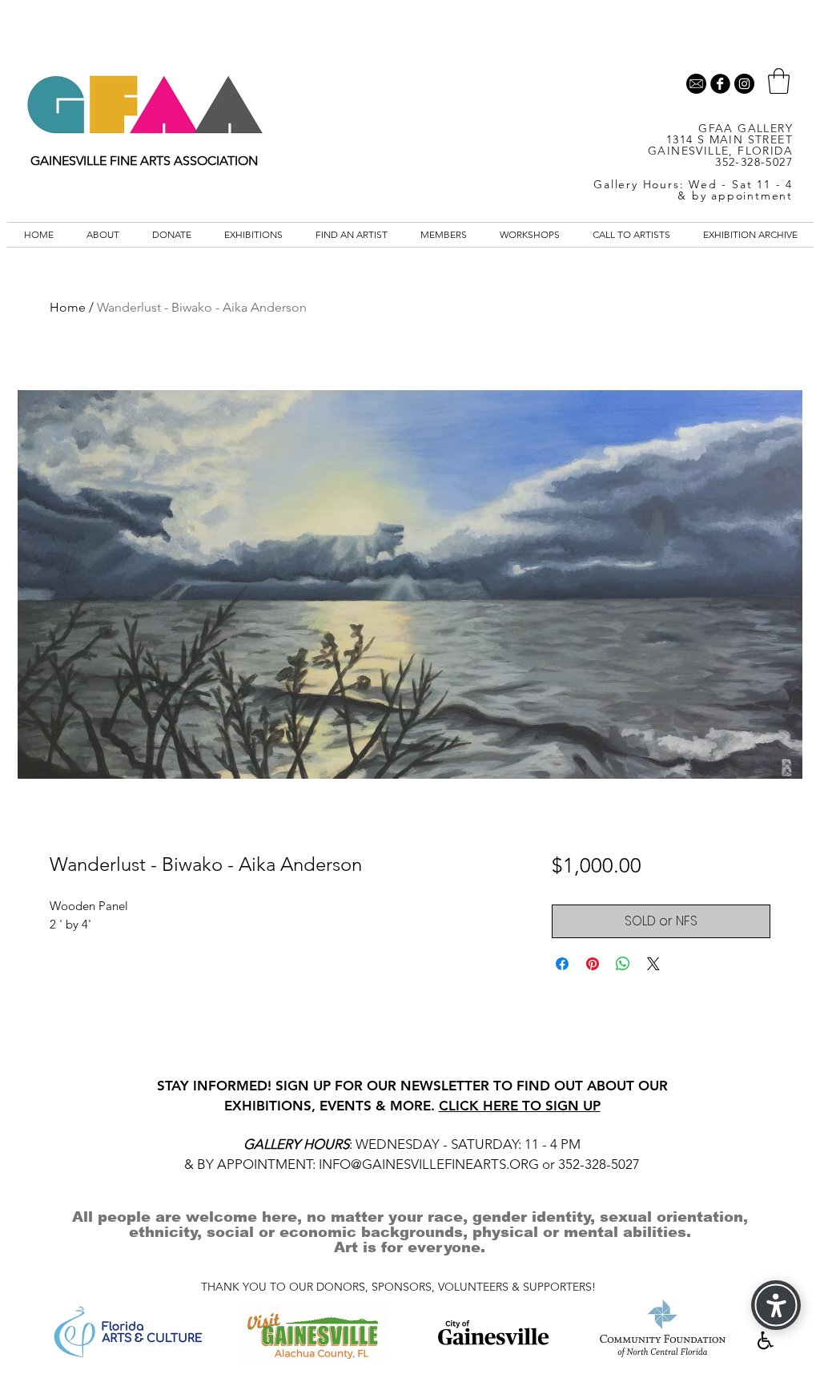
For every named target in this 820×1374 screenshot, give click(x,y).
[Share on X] (653, 963)
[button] (779, 81)
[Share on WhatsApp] (623, 963)
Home (68, 307)
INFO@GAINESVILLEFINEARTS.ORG (429, 1164)
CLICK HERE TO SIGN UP (520, 1106)
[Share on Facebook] (562, 963)
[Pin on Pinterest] (592, 963)
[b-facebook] (720, 84)
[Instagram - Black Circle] (744, 84)
